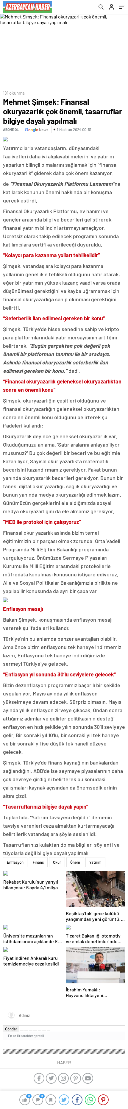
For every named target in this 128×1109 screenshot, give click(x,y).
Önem (75, 862)
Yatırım (95, 862)
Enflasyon (15, 862)
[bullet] (39, 1030)
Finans (38, 862)
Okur (57, 862)
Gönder (11, 1029)
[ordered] (35, 1030)
